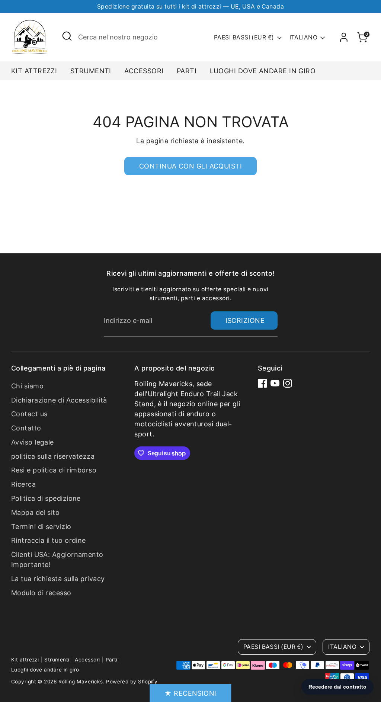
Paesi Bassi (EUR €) (244, 37)
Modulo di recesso (41, 593)
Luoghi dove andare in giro (263, 71)
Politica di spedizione (46, 498)
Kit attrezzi (34, 71)
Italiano (303, 37)
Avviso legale (32, 442)
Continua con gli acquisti (190, 166)
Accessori (143, 71)
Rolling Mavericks (80, 682)
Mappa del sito (35, 512)
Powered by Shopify (131, 682)
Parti (186, 71)
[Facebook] (262, 383)
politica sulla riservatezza (53, 456)
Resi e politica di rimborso (53, 470)
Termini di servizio (41, 526)
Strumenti (90, 71)
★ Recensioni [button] (190, 693)
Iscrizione (245, 320)
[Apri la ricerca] (67, 36)
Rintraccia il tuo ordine (48, 540)
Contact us (29, 414)
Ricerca (23, 484)
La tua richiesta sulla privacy (58, 579)
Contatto (26, 428)
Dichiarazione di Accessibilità (59, 400)
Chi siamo (27, 386)
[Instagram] (287, 383)
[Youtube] (274, 383)
